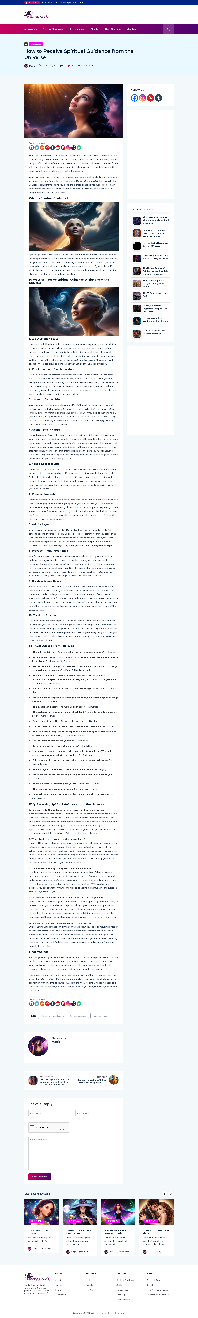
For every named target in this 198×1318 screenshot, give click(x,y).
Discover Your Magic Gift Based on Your (78, 1231)
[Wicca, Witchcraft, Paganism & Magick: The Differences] (137, 308)
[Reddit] (42, 147)
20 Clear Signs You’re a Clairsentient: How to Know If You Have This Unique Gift (54, 1082)
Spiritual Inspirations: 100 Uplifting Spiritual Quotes (91, 1081)
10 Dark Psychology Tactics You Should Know (155, 319)
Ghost (150, 1285)
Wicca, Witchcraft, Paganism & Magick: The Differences (155, 308)
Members (132, 29)
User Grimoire (113, 29)
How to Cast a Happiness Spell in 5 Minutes (63, 2)
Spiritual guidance (78, 1016)
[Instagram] (68, 147)
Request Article (154, 1280)
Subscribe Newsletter (157, 1294)
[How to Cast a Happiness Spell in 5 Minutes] (137, 246)
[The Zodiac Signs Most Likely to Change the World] (137, 283)
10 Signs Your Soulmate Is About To (156, 1231)
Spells (94, 29)
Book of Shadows (53, 29)
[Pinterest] (47, 147)
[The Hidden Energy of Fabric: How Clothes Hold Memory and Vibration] (137, 271)
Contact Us (60, 1294)
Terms (58, 1289)
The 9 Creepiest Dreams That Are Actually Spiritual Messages (156, 220)
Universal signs (100, 1016)
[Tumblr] (52, 147)
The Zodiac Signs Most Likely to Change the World (154, 283)
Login (88, 1280)
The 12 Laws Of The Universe (38, 1231)
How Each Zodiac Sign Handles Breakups (154, 332)
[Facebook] (31, 147)
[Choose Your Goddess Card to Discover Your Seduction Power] (137, 233)
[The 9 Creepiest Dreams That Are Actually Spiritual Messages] (137, 221)
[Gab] (79, 147)
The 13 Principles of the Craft (154, 294)
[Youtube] (57, 147)
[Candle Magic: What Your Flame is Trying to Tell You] (137, 258)
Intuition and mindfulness (52, 1016)
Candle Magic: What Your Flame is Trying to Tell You (156, 257)
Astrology (30, 29)
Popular (148, 210)
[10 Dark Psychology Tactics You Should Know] (137, 321)
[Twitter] (36, 147)
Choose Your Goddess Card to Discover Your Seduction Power (154, 233)
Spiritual (36, 44)
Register (90, 1285)
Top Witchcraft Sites (157, 1289)
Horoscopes (77, 29)
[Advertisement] (117, 14)
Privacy (58, 1285)
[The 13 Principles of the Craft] (137, 296)
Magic (32, 66)
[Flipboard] (63, 147)
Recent (137, 210)
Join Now (90, 1289)
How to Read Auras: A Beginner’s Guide (115, 1231)
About (58, 1280)
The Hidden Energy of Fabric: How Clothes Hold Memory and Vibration (155, 271)
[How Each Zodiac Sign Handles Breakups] (137, 334)
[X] (73, 147)
